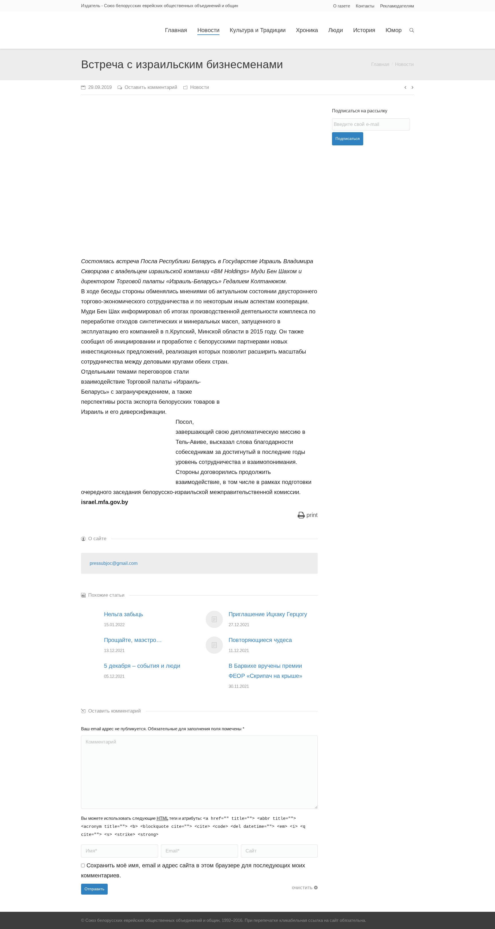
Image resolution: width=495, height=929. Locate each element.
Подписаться (347, 138)
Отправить (94, 889)
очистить (302, 887)
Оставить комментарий (151, 87)
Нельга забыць (123, 614)
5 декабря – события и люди (142, 666)
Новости (404, 64)
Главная (380, 64)
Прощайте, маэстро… (133, 640)
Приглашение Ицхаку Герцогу (268, 614)
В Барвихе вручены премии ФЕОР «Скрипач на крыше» (265, 671)
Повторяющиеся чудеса (260, 640)
